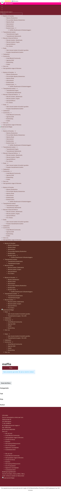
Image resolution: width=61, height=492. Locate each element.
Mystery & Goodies (8, 16)
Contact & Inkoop (10, 439)
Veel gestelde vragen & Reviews (12, 68)
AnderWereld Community (13, 58)
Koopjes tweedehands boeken (14, 52)
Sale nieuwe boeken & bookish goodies (17, 50)
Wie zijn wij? (8, 433)
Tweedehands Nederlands (13, 36)
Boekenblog (9, 62)
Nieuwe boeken (9, 265)
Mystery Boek (10, 22)
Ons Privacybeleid (10, 445)
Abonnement (10, 24)
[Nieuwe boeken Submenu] (14, 299)
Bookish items (10, 28)
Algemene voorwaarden (12, 447)
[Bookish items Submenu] (15, 28)
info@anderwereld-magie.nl (6, 11)
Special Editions (10, 44)
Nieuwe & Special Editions (10, 38)
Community (6, 56)
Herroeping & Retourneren (12, 443)
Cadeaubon (6, 54)
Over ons (5, 66)
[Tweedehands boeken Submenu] (17, 88)
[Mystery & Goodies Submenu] (15, 72)
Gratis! (8, 64)
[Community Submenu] (11, 112)
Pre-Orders (9, 46)
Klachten (7, 441)
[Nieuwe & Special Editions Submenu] (19, 94)
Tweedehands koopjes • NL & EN (17, 316)
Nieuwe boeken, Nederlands (14, 40)
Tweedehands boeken (9, 32)
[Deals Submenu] (7, 104)
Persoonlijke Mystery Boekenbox (15, 20)
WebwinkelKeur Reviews (37, 488)
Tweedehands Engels (12, 34)
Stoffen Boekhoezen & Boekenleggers (20, 30)
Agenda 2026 (10, 60)
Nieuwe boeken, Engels (13, 42)
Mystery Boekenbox (12, 18)
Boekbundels (10, 26)
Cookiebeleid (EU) (10, 449)
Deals (4, 48)
